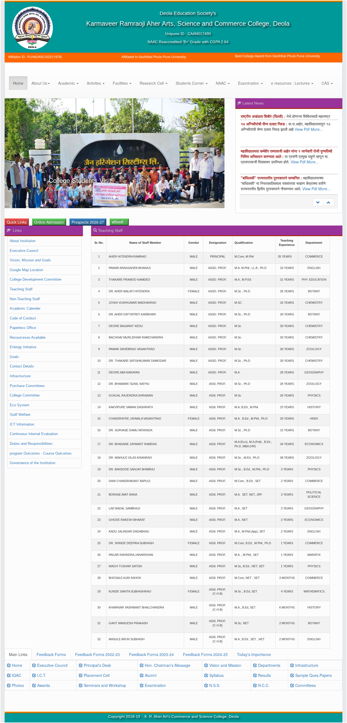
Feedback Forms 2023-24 (151, 654)
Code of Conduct (23, 318)
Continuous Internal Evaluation (34, 434)
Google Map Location (26, 270)
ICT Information (22, 424)
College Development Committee (35, 279)
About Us (39, 83)
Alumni (150, 675)
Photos (17, 685)
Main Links (18, 654)
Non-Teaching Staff (25, 299)
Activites (94, 83)
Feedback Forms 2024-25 (205, 654)
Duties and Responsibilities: (31, 444)
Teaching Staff (21, 289)
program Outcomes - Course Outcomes (41, 453)
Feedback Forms (51, 654)
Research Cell (152, 83)
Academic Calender (25, 308)
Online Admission (49, 222)
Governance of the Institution (32, 463)
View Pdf (302, 122)
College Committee (25, 395)
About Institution (23, 241)
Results (264, 675)
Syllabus (216, 675)
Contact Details (22, 366)
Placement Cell (96, 675)
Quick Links (17, 222)
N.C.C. (263, 685)
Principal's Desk (97, 665)
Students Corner (190, 83)
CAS (326, 83)
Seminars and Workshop (104, 685)
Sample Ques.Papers (313, 675)
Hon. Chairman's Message (167, 665)
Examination (249, 83)
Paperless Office (23, 328)
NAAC (221, 83)
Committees (305, 685)
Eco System (19, 405)
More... (317, 122)
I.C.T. (41, 675)
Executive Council (24, 251)
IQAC (16, 675)
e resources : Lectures (291, 83)
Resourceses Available (28, 337)
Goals (14, 357)
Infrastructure (20, 376)
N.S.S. (214, 685)
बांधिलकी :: (119, 222)
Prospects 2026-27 (88, 222)
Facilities (121, 83)
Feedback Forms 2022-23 (97, 654)
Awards (43, 685)
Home (18, 83)
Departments (268, 665)
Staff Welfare (20, 415)
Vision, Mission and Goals (30, 260)
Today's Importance (254, 654)
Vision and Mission (224, 665)
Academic (67, 83)
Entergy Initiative (23, 347)
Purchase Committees (27, 386)
